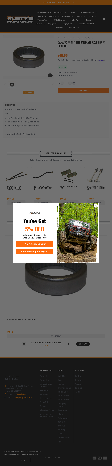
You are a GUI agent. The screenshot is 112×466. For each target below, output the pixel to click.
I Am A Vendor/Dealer (35, 244)
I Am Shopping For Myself (34, 251)
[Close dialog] (96, 206)
